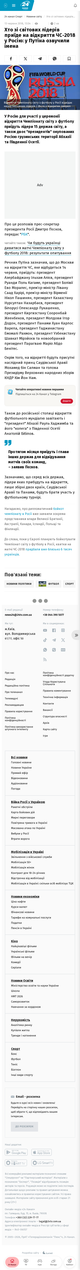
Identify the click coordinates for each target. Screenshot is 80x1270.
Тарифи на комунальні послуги (31, 917)
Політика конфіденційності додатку (58, 674)
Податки (16, 922)
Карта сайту (50, 729)
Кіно (14, 941)
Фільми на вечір (21, 956)
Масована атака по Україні (28, 828)
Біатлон (16, 1069)
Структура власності (55, 716)
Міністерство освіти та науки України (35, 985)
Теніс (14, 1064)
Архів (46, 723)
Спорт (15, 1048)
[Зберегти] (69, 59)
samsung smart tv (42, 1162)
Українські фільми (22, 951)
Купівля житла (20, 1030)
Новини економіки (25, 896)
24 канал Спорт (13, 16)
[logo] (25, 5)
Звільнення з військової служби (31, 857)
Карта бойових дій (23, 812)
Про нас (9, 673)
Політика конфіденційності (15, 719)
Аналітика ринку (21, 1025)
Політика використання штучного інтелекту (19, 728)
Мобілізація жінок (22, 867)
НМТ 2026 (17, 996)
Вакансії (48, 710)
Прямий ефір (19, 772)
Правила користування (18, 711)
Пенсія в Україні (21, 928)
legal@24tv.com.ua (50, 1221)
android (16, 1152)
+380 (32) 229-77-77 (27, 1217)
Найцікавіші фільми (24, 946)
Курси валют (19, 907)
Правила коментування (57, 691)
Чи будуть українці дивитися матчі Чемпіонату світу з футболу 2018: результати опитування (37, 248)
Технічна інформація (55, 697)
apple (42, 1152)
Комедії (16, 962)
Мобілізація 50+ (21, 862)
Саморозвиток (20, 1001)
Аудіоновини (19, 783)
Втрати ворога (20, 838)
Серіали (16, 967)
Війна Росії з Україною (28, 802)
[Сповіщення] (75, 5)
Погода (15, 788)
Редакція (10, 679)
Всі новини (19, 757)
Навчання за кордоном (26, 1006)
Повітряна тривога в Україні (29, 823)
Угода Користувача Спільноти (54, 683)
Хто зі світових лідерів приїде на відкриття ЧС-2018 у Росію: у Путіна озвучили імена (61, 16)
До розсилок (25, 1126)
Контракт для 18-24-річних (28, 872)
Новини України (21, 767)
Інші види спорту (22, 1075)
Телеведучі (11, 698)
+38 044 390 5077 (53, 614)
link (45, 630)
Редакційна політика (17, 686)
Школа (15, 991)
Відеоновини (19, 778)
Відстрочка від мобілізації (27, 878)
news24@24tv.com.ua (18, 614)
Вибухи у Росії (20, 833)
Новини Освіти (22, 980)
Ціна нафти (18, 901)
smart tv (16, 1162)
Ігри (45, 736)
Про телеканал (14, 692)
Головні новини (21, 762)
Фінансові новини (22, 912)
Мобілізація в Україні (27, 852)
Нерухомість (20, 1020)
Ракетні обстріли (22, 807)
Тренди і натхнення (23, 1035)
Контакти (48, 703)
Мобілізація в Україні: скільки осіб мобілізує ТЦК (42, 883)
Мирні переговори (23, 817)
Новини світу (34, 16)
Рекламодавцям (14, 705)
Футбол (16, 1059)
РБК (24, 234)
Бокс (14, 1053)
